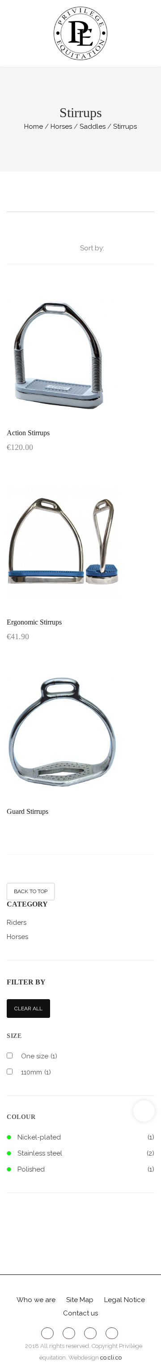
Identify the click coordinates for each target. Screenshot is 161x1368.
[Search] (150, 33)
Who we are (36, 1300)
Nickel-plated (39, 1137)
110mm (36, 1072)
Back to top (30, 891)
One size (39, 1056)
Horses (17, 937)
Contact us (80, 1313)
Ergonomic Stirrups (34, 622)
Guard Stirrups (27, 811)
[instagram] (112, 1332)
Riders (16, 923)
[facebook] (47, 1332)
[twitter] (69, 1332)
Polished (31, 1169)
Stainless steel (39, 1153)
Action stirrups (28, 433)
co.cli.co (111, 1357)
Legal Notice (124, 1300)
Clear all (28, 1008)
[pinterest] (90, 1332)
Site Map (79, 1300)
